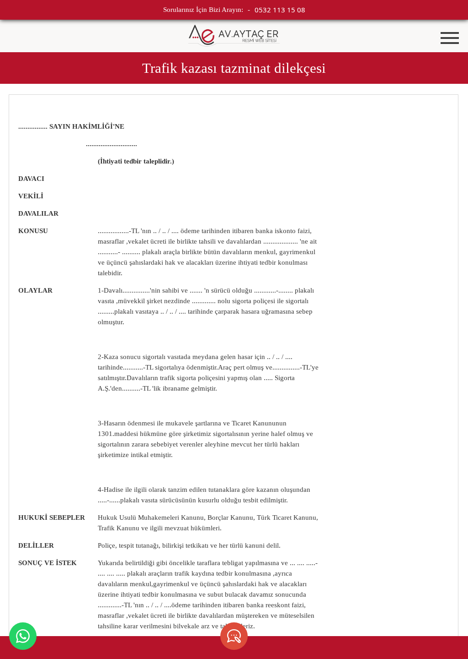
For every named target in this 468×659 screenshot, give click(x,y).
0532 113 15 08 (280, 9)
